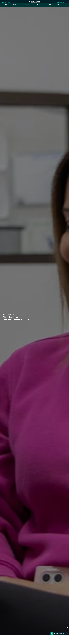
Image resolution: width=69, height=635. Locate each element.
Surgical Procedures (15, 5)
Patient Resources (49, 5)
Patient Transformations (38, 5)
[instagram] (67, 633)
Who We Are (57, 5)
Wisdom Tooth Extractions (26, 5)
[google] (67, 628)
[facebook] (67, 630)
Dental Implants (5, 5)
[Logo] (34, 2)
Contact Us (64, 5)
